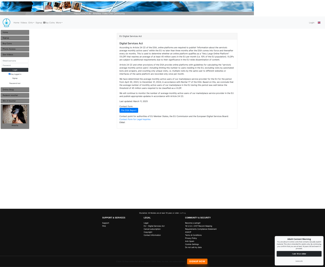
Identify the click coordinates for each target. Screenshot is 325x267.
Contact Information (152, 235)
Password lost (14, 83)
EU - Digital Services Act (154, 226)
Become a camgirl (192, 223)
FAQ (104, 226)
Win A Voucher (9, 101)
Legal (146, 223)
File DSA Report (128, 110)
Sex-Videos (8, 54)
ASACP (188, 232)
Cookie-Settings (192, 244)
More (58, 22)
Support (105, 223)
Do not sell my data (193, 247)
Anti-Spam (189, 241)
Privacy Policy (191, 238)
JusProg (182, 213)
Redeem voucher (10, 95)
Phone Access (9, 49)
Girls (30, 22)
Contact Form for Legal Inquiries (135, 119)
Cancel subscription (152, 229)
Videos (23, 22)
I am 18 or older (299, 254)
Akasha (15, 125)
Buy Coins (50, 22)
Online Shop (8, 89)
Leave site (299, 261)
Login (311, 22)
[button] (319, 22)
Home (16, 22)
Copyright (148, 232)
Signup (39, 22)
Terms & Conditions (193, 235)
